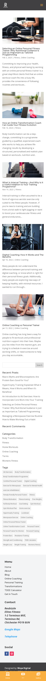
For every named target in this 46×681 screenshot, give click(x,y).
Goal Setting (23, 504)
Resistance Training (22, 536)
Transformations (13, 586)
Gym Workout (35, 504)
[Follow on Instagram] (12, 654)
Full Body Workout (10, 504)
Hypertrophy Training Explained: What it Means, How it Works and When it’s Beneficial (21, 388)
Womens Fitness (10, 460)
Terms (5, 456)
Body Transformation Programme (15, 476)
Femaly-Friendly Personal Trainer (15, 495)
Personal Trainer (33, 526)
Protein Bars (7, 536)
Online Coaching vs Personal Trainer (20, 325)
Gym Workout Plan (10, 508)
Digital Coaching (30, 481)
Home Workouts (10, 447)
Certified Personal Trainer (12, 481)
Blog (7, 575)
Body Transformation (12, 438)
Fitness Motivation (9, 499)
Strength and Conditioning (12, 540)
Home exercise (24, 508)
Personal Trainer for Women (13, 531)
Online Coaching (27, 57)
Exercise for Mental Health (32, 485)
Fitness (17, 57)
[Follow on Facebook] (7, 654)
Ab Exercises (7, 472)
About (8, 571)
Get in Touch (11, 594)
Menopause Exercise (10, 517)
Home (8, 567)
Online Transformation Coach (14, 526)
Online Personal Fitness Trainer (14, 522)
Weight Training (20, 545)
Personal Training (32, 531)
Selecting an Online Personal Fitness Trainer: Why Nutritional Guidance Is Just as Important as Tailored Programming (21, 51)
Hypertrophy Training (11, 513)
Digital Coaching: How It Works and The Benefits (22, 256)
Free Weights (37, 499)
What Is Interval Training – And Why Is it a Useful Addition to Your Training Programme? (22, 184)
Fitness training (24, 499)
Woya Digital (24, 668)
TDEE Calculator (30, 540)
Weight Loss (7, 545)
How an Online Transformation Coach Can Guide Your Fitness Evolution (21, 124)
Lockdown (25, 513)
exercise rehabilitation (11, 490)
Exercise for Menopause (12, 485)
